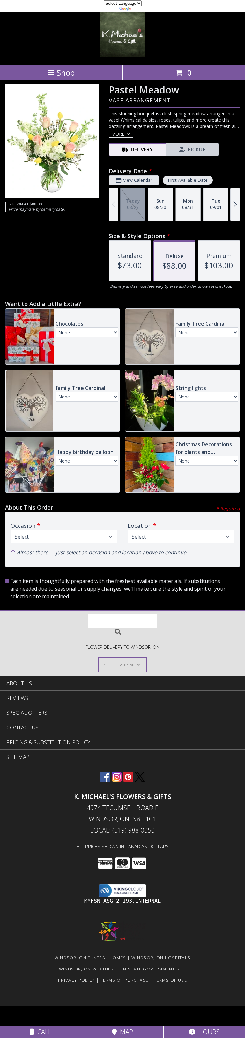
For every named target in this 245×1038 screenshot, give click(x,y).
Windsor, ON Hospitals (160, 958)
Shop (66, 72)
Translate (142, 9)
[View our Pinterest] (128, 780)
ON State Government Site (152, 969)
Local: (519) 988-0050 (122, 830)
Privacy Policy (76, 980)
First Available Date (188, 180)
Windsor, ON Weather (86, 969)
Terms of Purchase (124, 980)
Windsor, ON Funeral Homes (90, 958)
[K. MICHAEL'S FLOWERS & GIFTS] (122, 55)
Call (42, 1031)
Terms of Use (170, 980)
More (117, 134)
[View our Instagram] (117, 780)
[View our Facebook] (105, 780)
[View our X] (140, 780)
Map (125, 1031)
